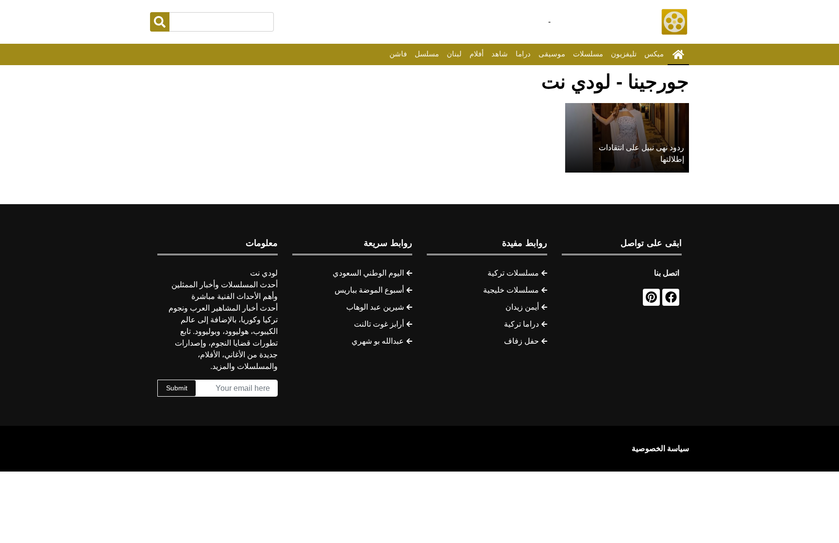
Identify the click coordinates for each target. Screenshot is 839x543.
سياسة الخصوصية (660, 448)
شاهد (499, 54)
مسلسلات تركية (513, 273)
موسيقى (551, 54)
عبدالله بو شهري (378, 341)
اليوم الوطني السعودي (368, 273)
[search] (159, 22)
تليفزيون (624, 54)
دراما (523, 54)
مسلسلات (588, 54)
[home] (678, 54)
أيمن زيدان (522, 307)
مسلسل (427, 54)
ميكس (654, 54)
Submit (176, 388)
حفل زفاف (521, 341)
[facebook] (670, 297)
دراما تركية (521, 324)
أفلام (477, 54)
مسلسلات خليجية (511, 290)
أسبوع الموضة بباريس (369, 290)
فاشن (398, 54)
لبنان (454, 54)
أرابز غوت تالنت (379, 324)
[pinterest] (651, 297)
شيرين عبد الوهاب (375, 307)
